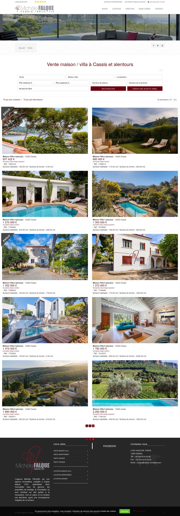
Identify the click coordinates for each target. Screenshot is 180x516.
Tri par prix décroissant (33, 99)
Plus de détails (139, 511)
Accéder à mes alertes (135, 2)
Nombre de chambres (138, 82)
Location (116, 9)
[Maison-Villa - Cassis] (45, 131)
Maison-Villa (73, 77)
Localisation (122, 77)
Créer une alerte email (144, 88)
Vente (105, 9)
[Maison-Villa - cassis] (135, 383)
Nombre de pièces (100, 82)
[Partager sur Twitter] (158, 45)
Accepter (124, 511)
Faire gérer (144, 9)
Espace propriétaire (113, 2)
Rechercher (108, 88)
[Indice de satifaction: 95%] (40, 1)
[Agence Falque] (34, 8)
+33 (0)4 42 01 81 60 (156, 2)
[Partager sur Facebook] (153, 45)
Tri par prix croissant (12, 99)
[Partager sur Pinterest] (162, 45)
